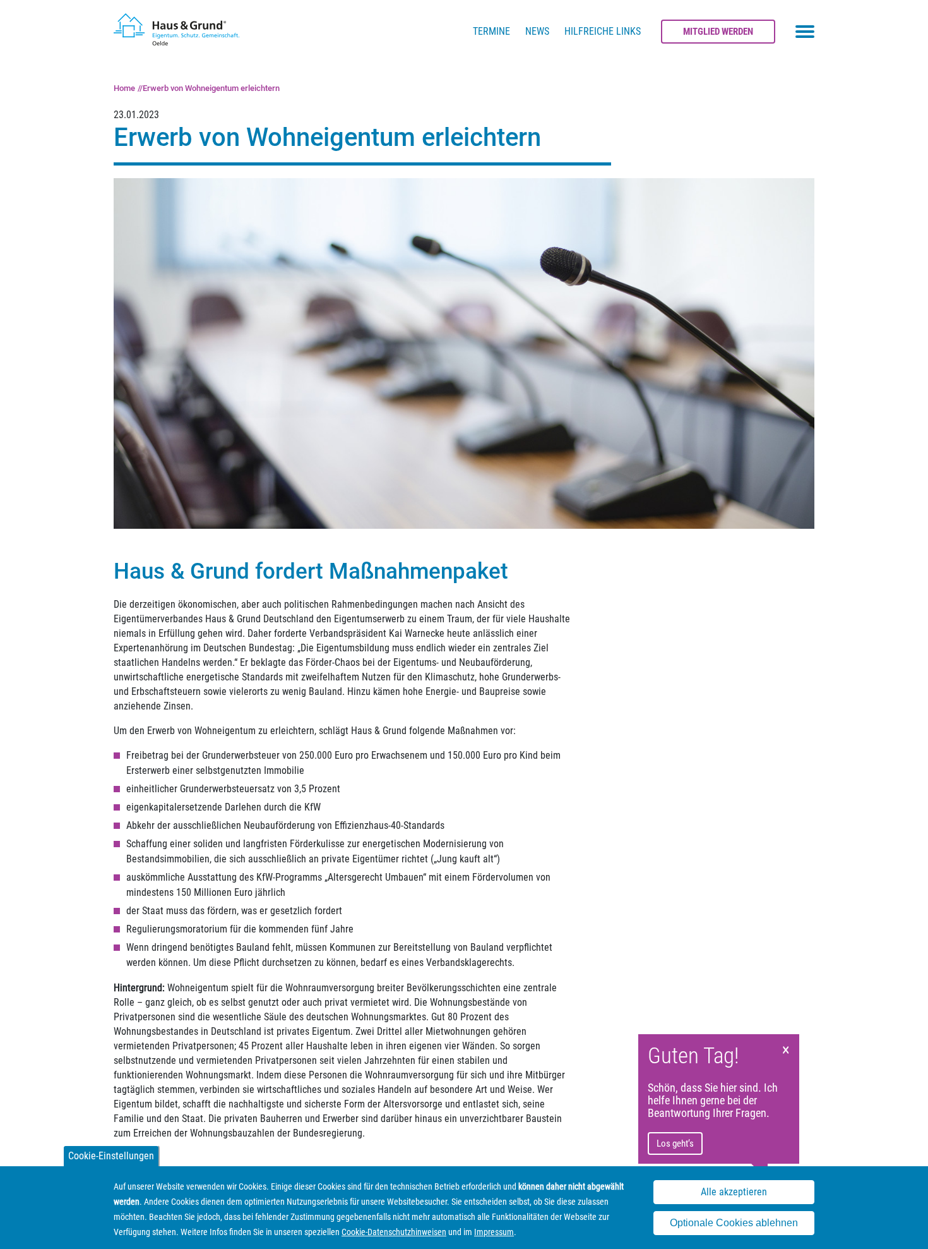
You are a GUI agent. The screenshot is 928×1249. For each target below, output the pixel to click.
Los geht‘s (675, 1143)
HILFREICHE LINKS (602, 31)
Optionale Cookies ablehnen (734, 1222)
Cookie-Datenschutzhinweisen (394, 1232)
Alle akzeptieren (734, 1192)
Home (124, 88)
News (537, 31)
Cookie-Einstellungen (111, 1156)
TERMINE (491, 31)
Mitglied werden (718, 31)
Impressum (494, 1232)
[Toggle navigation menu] (804, 31)
